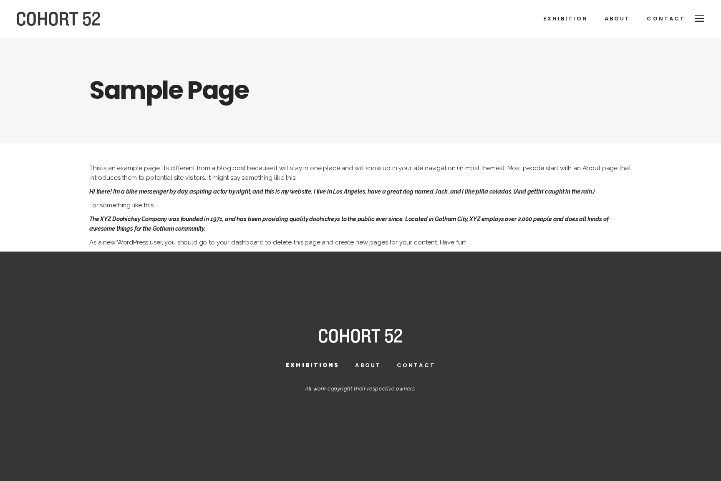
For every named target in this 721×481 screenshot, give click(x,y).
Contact (416, 365)
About (368, 365)
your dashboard (240, 242)
